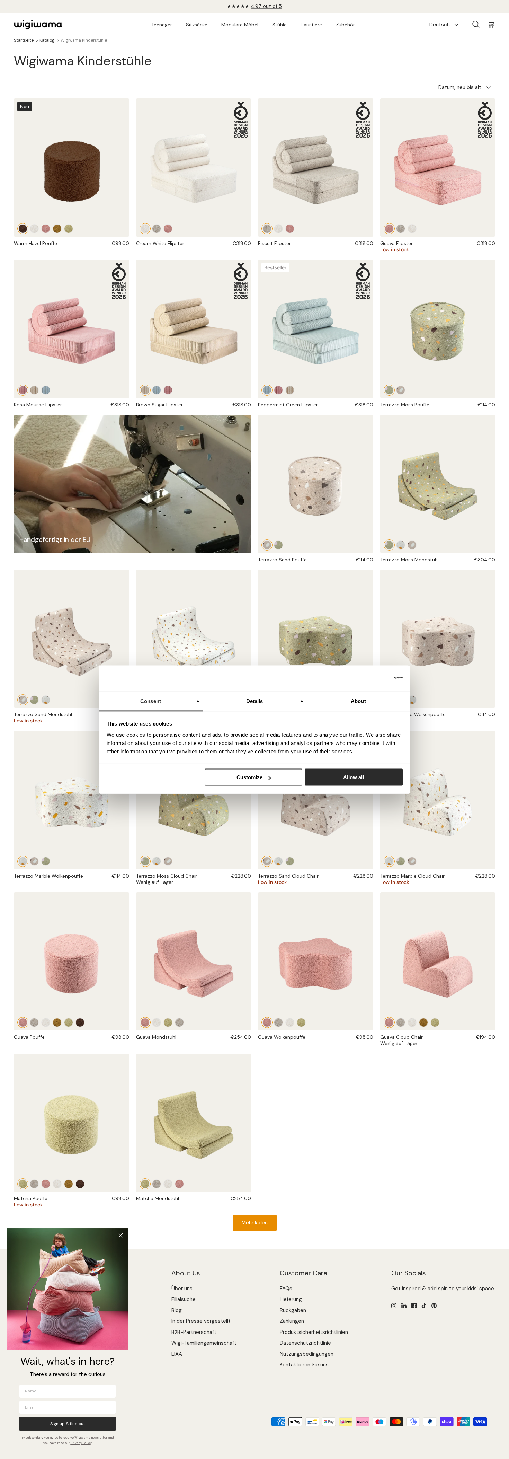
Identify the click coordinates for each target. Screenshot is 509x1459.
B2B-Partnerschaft (193, 1332)
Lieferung (291, 1299)
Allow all (353, 777)
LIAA (176, 1354)
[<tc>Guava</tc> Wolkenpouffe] (315, 961)
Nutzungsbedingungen (306, 1354)
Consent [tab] (150, 701)
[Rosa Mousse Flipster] (71, 329)
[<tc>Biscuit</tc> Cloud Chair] (400, 1022)
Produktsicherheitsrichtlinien (314, 1332)
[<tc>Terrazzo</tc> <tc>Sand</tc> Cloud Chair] (167, 861)
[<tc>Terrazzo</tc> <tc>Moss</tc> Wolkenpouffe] (315, 639)
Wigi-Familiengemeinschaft (203, 1342)
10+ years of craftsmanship (254, 6)
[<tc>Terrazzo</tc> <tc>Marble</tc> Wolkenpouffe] (412, 699)
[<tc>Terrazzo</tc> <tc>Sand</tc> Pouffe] (400, 390)
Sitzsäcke (196, 24)
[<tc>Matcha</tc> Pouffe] (68, 228)
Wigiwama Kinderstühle (84, 40)
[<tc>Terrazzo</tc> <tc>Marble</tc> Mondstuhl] (400, 545)
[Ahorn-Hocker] (57, 228)
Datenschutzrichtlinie (305, 1342)
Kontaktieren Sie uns (304, 1364)
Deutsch (439, 24)
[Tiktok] (424, 1305)
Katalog (46, 40)
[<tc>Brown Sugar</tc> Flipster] (34, 390)
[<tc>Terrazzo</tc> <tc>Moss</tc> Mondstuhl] (437, 484)
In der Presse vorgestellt (201, 1321)
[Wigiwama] (38, 25)
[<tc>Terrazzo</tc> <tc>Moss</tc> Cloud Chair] (193, 800)
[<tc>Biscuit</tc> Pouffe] (34, 1022)
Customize (249, 777)
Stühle (279, 24)
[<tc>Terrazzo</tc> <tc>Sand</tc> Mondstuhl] (412, 545)
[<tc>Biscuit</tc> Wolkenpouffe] (278, 1022)
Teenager (161, 24)
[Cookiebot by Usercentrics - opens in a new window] (372, 678)
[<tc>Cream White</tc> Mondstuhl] (156, 1022)
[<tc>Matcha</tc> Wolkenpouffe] (301, 1022)
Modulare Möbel (239, 24)
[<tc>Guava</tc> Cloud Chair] (437, 961)
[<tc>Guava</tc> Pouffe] (45, 228)
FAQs (286, 1288)
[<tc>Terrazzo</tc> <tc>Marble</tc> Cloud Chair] (156, 861)
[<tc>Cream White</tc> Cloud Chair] (412, 1022)
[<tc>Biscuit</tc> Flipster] (156, 228)
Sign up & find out (67, 1423)
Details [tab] (254, 701)
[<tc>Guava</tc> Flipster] (167, 228)
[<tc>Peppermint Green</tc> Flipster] (45, 390)
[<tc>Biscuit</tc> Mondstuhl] (179, 1022)
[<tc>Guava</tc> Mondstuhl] (193, 961)
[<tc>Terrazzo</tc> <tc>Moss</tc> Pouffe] (437, 329)
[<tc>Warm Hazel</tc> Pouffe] (22, 228)
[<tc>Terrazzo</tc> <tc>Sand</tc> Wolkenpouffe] (437, 639)
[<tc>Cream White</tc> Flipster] (193, 167)
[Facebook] (414, 1305)
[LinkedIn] (404, 1305)
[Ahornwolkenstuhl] (423, 1022)
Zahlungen (292, 1321)
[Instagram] (393, 1305)
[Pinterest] (434, 1305)
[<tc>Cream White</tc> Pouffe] (34, 228)
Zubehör (345, 24)
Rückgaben (293, 1310)
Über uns (182, 1288)
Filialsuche (183, 1299)
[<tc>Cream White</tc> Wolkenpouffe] (289, 1022)
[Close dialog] (120, 1235)
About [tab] (358, 701)
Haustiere (311, 24)
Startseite (24, 40)
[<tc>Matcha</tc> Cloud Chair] (434, 1022)
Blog (176, 1310)
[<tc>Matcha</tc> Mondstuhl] (167, 1022)
